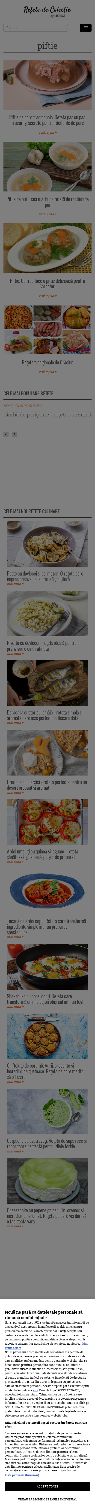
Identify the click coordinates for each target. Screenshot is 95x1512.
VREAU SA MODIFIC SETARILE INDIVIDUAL (47, 1499)
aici (35, 1390)
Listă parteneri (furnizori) (22, 1475)
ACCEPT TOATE (47, 1486)
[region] (47, 1405)
